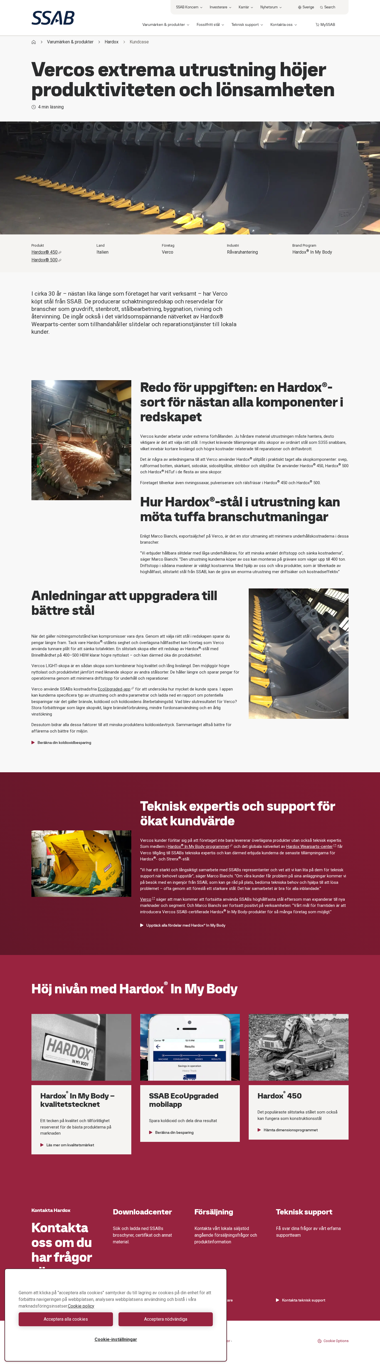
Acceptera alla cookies (66, 1319)
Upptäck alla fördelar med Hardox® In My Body (185, 925)
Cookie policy (81, 1306)
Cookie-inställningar (116, 1339)
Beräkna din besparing (174, 1132)
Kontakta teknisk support (303, 1300)
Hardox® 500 (44, 260)
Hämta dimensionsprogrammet (291, 1129)
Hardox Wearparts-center (309, 846)
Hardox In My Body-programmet (198, 846)
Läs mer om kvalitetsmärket (70, 1144)
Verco (145, 899)
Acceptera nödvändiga (165, 1319)
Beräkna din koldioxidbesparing (64, 742)
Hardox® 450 (44, 252)
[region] (115, 1315)
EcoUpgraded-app (114, 689)
